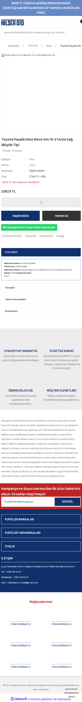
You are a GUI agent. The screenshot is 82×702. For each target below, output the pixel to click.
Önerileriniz (11, 311)
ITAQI (32, 165)
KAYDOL (67, 501)
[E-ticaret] (40, 699)
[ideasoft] (19, 699)
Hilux (32, 159)
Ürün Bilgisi (11, 252)
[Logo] (12, 22)
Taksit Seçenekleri (15, 299)
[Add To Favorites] (11, 236)
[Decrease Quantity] (7, 202)
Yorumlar (10, 287)
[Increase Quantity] (75, 202)
